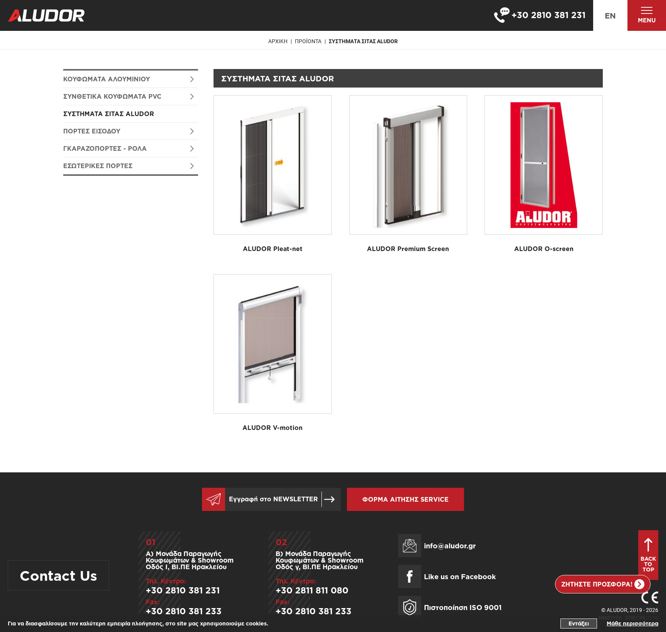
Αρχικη (278, 41)
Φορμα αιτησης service (405, 499)
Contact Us (58, 575)
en (610, 15)
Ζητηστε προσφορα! (596, 584)
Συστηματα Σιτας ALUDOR (363, 41)
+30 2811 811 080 (312, 590)
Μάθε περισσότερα (632, 623)
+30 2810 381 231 (183, 590)
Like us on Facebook (460, 576)
